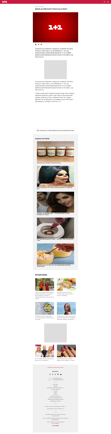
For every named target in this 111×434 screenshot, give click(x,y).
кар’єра (55, 391)
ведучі (55, 392)
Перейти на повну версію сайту (55, 367)
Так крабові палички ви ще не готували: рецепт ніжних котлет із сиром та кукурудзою (65, 294)
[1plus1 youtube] (61, 374)
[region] (55, 69)
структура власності (55, 396)
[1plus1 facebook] (58, 374)
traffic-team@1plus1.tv (55, 423)
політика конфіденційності (55, 397)
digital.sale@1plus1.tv (55, 419)
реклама (55, 386)
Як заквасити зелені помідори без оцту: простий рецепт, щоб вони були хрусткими (44, 318)
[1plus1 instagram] (50, 374)
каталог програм (55, 389)
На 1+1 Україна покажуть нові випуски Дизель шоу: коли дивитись (44, 359)
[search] (104, 2)
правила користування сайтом (55, 399)
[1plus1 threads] (52, 374)
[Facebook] (35, 44)
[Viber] (41, 44)
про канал (55, 384)
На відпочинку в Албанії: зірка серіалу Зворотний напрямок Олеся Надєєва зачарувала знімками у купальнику (66, 318)
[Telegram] (38, 44)
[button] (108, 1)
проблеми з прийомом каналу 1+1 (55, 387)
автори (55, 394)
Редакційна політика (55, 401)
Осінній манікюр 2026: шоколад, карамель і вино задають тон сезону (66, 359)
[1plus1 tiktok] (55, 374)
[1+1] (4, 2)
